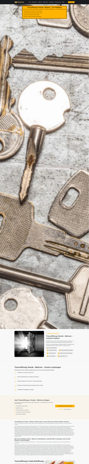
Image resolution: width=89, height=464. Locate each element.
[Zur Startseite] (19, 2)
